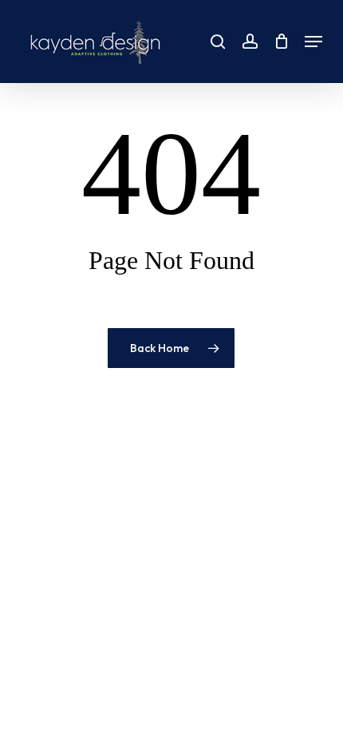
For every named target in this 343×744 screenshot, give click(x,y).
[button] (313, 41)
